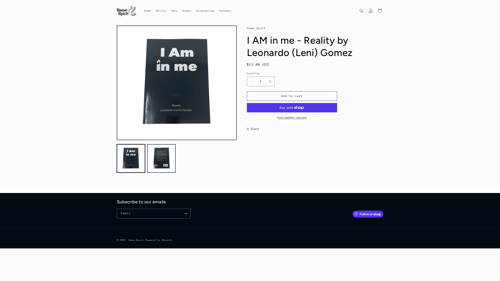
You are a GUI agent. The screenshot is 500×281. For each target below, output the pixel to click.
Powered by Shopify (159, 240)
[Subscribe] (185, 213)
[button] (361, 10)
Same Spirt (136, 240)
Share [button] (255, 128)
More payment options (292, 117)
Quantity (253, 73)
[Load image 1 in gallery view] (131, 158)
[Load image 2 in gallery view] (161, 158)
